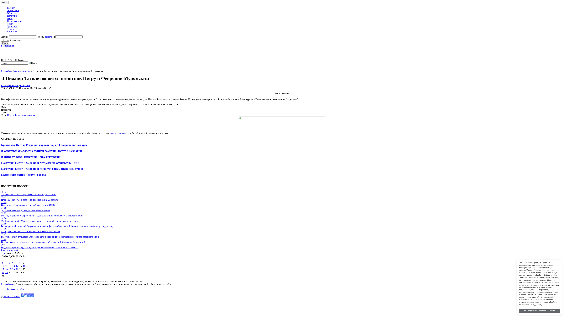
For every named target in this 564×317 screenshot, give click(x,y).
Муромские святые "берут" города (23, 174)
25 (6, 272)
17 (3, 269)
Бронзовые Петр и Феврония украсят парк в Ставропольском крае (44, 144)
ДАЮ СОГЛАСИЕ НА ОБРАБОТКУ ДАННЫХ (539, 311)
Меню (4, 3)
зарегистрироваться (119, 133)
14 (17, 266)
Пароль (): (46, 37)
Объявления (13, 10)
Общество (12, 13)
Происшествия (14, 21)
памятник (30, 115)
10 (3, 266)
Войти (5, 43)
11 (6, 266)
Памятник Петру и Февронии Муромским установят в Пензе (40, 162)
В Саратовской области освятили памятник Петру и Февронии (41, 150)
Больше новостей (10, 250)
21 (17, 269)
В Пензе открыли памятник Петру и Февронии (31, 156)
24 (3, 272)
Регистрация (7, 45)
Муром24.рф (7, 284)
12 (10, 266)
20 (13, 269)
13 (13, 266)
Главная (11, 8)
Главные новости (10, 85)
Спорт (10, 23)
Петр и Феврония (16, 115)
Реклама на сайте (15, 289)
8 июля (10, 29)
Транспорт (12, 26)
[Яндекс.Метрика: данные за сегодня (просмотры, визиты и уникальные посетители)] (10, 296)
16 (24, 266)
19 (10, 269)
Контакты (12, 31)
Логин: (4, 37)
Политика (12, 16)
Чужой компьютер (14, 40)
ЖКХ (9, 18)
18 (6, 269)
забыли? (49, 37)
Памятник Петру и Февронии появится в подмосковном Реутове (42, 168)
